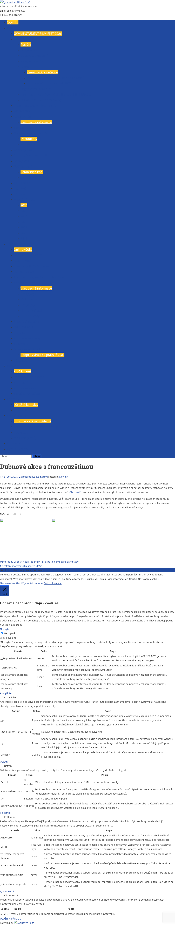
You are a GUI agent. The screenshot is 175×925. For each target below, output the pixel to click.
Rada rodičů (22, 116)
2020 (24, 233)
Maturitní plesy (24, 200)
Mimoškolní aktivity (28, 349)
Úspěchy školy (24, 150)
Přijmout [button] (26, 583)
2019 (24, 238)
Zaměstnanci (23, 111)
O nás (11, 28)
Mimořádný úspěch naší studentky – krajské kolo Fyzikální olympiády (39, 561)
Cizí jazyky (28, 305)
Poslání (26, 44)
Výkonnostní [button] (7, 891)
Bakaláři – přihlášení (28, 255)
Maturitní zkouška (26, 321)
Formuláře (28, 144)
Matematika (29, 299)
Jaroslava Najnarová (36, 476)
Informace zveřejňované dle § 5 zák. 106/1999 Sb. (56, 94)
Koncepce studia (25, 283)
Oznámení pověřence (42, 72)
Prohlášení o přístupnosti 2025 (49, 83)
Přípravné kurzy (25, 388)
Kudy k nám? (23, 410)
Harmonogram (24, 272)
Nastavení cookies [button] (10, 583)
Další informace (53, 583)
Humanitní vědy (32, 310)
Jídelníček (20, 432)
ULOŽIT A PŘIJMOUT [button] (11, 918)
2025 (24, 211)
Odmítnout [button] (37, 583)
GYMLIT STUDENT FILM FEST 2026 (38, 33)
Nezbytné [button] (5, 629)
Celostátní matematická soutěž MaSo (21, 566)
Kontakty (13, 399)
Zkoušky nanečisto (27, 393)
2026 (24, 205)
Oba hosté (75, 492)
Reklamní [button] (5, 812)
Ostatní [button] (4, 761)
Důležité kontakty (26, 405)
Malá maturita (24, 327)
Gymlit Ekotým (17, 449)
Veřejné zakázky (32, 61)
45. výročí (20, 188)
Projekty (19, 333)
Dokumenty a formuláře (31, 133)
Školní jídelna (16, 416)
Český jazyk (29, 294)
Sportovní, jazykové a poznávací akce (40, 277)
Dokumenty (29, 139)
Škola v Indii (29, 177)
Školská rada (23, 128)
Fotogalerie (22, 161)
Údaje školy (29, 50)
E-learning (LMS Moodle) (31, 266)
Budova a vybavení (34, 56)
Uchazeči (13, 366)
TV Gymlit (21, 344)
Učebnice (20, 360)
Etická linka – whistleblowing (41, 100)
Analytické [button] (6, 693)
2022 (24, 227)
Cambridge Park (32, 172)
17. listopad (22, 183)
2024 (24, 216)
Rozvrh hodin (23, 261)
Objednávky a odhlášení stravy (36, 427)
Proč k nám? (22, 371)
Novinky (12, 22)
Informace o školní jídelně (32, 421)
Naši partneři (23, 166)
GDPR (25, 67)
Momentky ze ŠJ (25, 438)
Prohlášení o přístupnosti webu (64, 570)
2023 (24, 222)
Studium (13, 244)
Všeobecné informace (29, 39)
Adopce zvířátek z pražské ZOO (42, 355)
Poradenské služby (27, 338)
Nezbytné (9, 633)
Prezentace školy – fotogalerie (35, 105)
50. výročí (20, 194)
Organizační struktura (36, 89)
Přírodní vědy (30, 316)
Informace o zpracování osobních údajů (55, 78)
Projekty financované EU (31, 155)
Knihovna (13, 443)
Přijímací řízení (24, 382)
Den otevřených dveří (29, 377)
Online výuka (23, 249)
